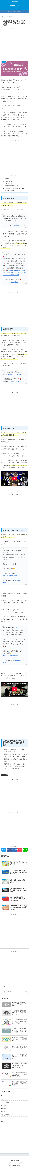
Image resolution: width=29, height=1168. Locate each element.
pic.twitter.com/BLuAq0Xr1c (14, 374)
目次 (12, 175)
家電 (3, 1112)
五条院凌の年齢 (8, 181)
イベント (4, 1096)
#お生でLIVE (22, 272)
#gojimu (9, 270)
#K (13, 270)
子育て (4, 1108)
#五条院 (8, 272)
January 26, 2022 (16, 381)
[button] (26, 992)
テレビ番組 (5, 774)
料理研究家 (5, 1115)
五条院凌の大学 (8, 183)
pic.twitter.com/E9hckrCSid (10, 655)
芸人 (3, 1121)
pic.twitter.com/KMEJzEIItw (10, 576)
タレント (4, 1099)
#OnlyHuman (18, 270)
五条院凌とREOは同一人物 (11, 186)
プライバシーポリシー (8, 1163)
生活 (3, 1118)
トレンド (4, 1105)
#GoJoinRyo (14, 272)
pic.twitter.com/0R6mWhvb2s (11, 275)
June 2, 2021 (14, 282)
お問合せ (21, 1163)
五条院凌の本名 (8, 179)
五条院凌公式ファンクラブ (19, 225)
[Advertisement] (14, 44)
